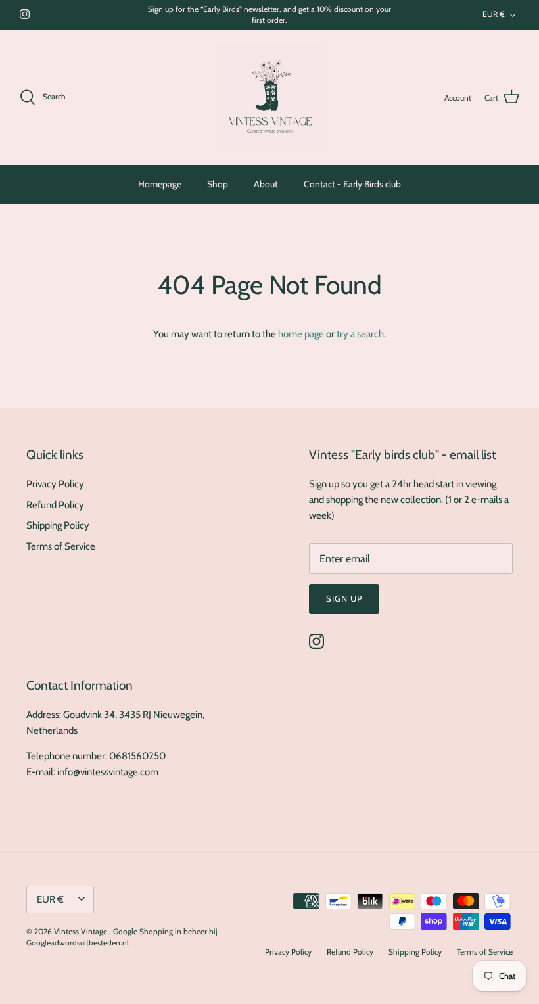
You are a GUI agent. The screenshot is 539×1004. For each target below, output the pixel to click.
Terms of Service (60, 546)
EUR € (493, 14)
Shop (217, 184)
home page (301, 334)
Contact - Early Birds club (352, 184)
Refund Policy (55, 505)
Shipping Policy (57, 525)
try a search (360, 334)
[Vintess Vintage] (270, 97)
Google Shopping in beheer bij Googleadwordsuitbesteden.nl (122, 936)
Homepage (159, 184)
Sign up (344, 598)
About (266, 184)
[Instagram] (25, 14)
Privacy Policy (55, 484)
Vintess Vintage (81, 931)
